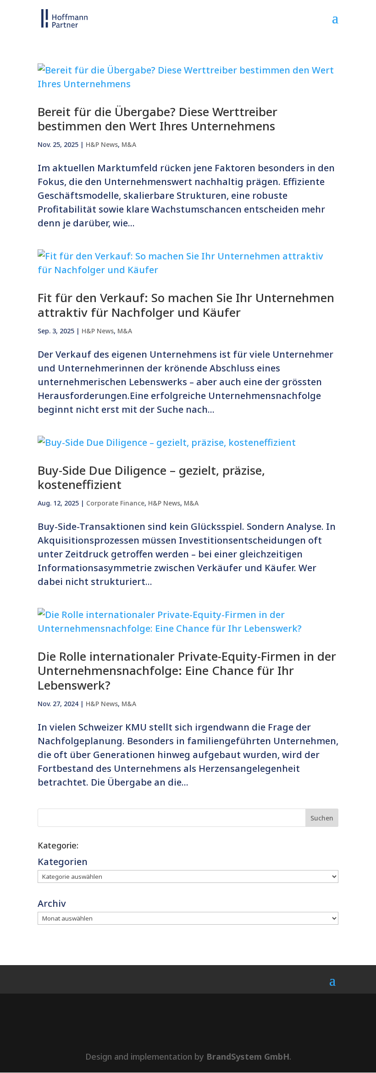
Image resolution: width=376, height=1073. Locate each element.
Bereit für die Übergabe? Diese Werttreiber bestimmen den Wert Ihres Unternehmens (157, 118)
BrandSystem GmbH (247, 1056)
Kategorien (63, 861)
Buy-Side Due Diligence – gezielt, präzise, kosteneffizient (151, 477)
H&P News (102, 144)
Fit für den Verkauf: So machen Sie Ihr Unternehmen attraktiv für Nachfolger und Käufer (186, 304)
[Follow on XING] (203, 1027)
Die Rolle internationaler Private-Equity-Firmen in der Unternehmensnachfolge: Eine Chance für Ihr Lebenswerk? (187, 670)
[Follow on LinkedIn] (172, 1027)
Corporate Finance (115, 503)
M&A (129, 144)
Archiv (52, 903)
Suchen (321, 818)
